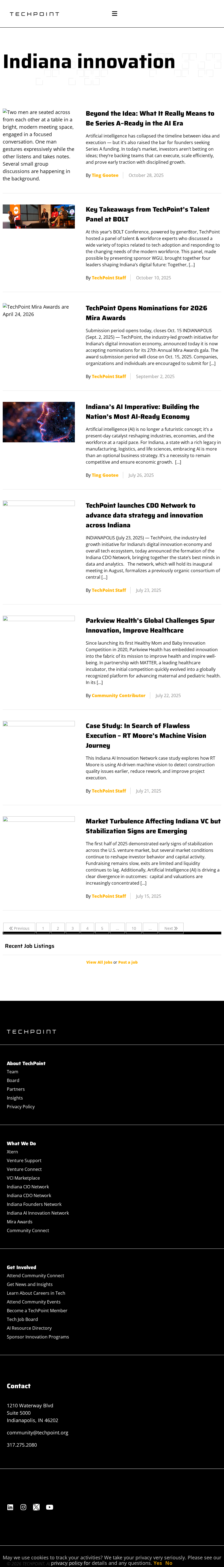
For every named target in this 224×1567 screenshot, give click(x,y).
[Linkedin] (10, 1507)
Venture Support (24, 1160)
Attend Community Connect (35, 1276)
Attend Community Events (34, 1302)
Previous (21, 928)
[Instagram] (23, 1507)
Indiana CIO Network (28, 1187)
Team (12, 1072)
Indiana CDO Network (29, 1195)
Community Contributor (119, 695)
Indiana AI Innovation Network (38, 1213)
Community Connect (28, 1230)
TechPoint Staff (109, 278)
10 (134, 928)
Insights (15, 1098)
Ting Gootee (105, 175)
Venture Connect (24, 1169)
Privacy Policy (21, 1107)
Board (13, 1080)
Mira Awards (20, 1222)
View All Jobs (99, 962)
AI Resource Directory (29, 1328)
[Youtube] (49, 1507)
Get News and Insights (30, 1284)
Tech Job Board (22, 1319)
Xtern (12, 1152)
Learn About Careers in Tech (36, 1293)
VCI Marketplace (23, 1178)
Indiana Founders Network (34, 1204)
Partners (16, 1089)
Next (169, 928)
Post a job (128, 962)
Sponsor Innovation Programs (38, 1337)
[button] (114, 14)
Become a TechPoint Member (37, 1311)
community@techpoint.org (37, 1432)
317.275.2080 (22, 1445)
